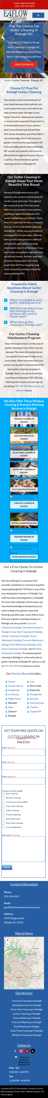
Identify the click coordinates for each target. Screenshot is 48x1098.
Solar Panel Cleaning (14, 823)
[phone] (33, 1051)
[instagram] (21, 1051)
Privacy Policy (19, 1092)
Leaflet (17, 988)
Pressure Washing (13, 814)
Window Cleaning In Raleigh (26, 1035)
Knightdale (14, 690)
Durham (34, 698)
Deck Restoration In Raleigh (26, 1005)
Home (7, 80)
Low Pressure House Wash (17, 802)
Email (8, 762)
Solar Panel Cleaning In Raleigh (27, 1030)
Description (11, 835)
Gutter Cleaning (12, 810)
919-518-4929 (21, 386)
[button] (24, 301)
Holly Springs (37, 702)
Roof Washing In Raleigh (23, 644)
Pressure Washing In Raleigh (26, 1022)
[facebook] (15, 1051)
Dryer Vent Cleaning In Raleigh (26, 631)
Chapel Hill (35, 711)
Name (8, 747)
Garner (11, 681)
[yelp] (27, 1051)
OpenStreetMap (28, 988)
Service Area (20, 673)
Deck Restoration (13, 819)
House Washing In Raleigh (26, 1017)
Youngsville (36, 694)
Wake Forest (14, 698)
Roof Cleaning (12, 793)
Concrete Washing (13, 827)
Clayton (34, 707)
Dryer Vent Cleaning (14, 806)
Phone (8, 776)
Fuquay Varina (15, 685)
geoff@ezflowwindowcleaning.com (22, 907)
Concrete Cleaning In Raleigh (27, 1000)
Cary (32, 681)
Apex (10, 707)
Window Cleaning (13, 798)
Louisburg (13, 694)
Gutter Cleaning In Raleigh (15, 636)
